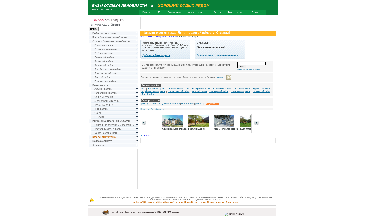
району (144, 104)
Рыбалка (99, 117)
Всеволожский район (105, 49)
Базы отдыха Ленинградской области (158, 37)
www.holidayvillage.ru (122, 212)
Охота (97, 113)
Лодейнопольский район (107, 69)
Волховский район (104, 45)
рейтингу (199, 104)
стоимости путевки (159, 104)
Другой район (147, 94)
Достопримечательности (107, 129)
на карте (221, 77)
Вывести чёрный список (152, 109)
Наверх (147, 135)
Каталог (217, 12)
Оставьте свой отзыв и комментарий (217, 55)
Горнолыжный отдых (105, 93)
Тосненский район (261, 91)
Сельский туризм (103, 97)
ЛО (159, 12)
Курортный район (104, 65)
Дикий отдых (101, 109)
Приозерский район (105, 81)
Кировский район (103, 61)
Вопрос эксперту (236, 12)
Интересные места (197, 12)
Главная (146, 12)
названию (175, 104)
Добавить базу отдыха (156, 55)
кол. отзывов (187, 104)
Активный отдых (103, 89)
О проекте (257, 12)
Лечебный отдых (103, 105)
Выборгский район (104, 53)
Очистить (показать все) (249, 69)
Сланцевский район (240, 91)
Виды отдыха (174, 12)
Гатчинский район (104, 57)
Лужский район (102, 77)
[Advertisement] (113, 169)
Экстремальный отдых (106, 101)
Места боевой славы (105, 133)
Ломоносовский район (106, 73)
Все (143, 88)
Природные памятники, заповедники (114, 125)
